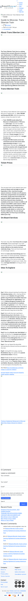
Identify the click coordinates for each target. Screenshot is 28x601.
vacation (6, 374)
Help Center (18, 569)
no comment (7, 29)
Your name (4, 482)
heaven (7, 372)
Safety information (20, 572)
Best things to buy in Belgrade (9, 517)
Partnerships (4, 582)
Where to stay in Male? (7, 520)
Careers (3, 572)
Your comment (5, 475)
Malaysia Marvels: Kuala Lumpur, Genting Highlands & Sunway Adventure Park (14, 531)
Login (20, 10)
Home (21, 3)
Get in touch (4, 587)
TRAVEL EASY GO (14, 591)
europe (3, 372)
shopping (21, 372)
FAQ (2, 584)
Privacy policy (4, 574)
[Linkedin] (23, 586)
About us (3, 569)
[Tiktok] (19, 586)
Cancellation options (20, 574)
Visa (20, 6)
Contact (21, 8)
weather (11, 374)
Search (3, 501)
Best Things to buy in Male (8, 518)
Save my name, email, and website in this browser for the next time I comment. (12, 494)
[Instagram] (19, 582)
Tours (20, 4)
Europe (5, 16)
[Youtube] (16, 586)
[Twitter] (23, 582)
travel (2, 374)
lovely (11, 372)
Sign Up (21, 11)
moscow (15, 372)
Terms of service (5, 576)
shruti (8, 25)
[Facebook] (16, 582)
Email (3, 486)
